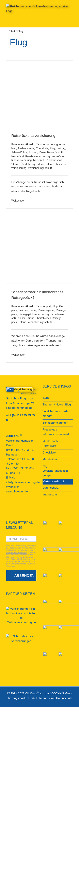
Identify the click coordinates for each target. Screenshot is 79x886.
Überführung (28, 164)
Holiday (61, 148)
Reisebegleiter (46, 310)
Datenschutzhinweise (16, 552)
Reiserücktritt (55, 152)
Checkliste (42, 148)
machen (23, 310)
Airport (47, 306)
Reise (42, 152)
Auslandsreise (26, 148)
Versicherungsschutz (40, 167)
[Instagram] (29, 506)
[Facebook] (7, 506)
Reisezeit (38, 160)
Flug (52, 148)
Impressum (46, 698)
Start (12, 31)
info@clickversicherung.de (23, 482)
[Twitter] (23, 506)
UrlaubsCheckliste (56, 164)
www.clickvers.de (17, 491)
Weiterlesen (18, 200)
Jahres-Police (19, 152)
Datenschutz (64, 698)
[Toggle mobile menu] (71, 21)
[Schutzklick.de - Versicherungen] (21, 639)
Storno (15, 164)
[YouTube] (13, 506)
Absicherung (50, 144)
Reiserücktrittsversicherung (33, 136)
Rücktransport (54, 160)
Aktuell (29, 144)
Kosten (33, 152)
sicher (21, 318)
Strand (30, 318)
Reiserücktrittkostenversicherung (30, 156)
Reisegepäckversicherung (34, 314)
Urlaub (40, 164)
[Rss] (34, 506)
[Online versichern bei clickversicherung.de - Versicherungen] (21, 390)
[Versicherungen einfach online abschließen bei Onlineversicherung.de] (21, 616)
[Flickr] (18, 506)
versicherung (18, 167)
